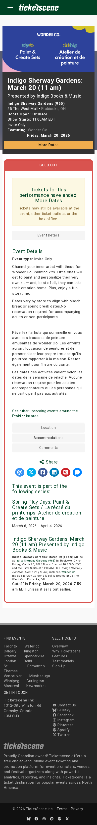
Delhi (28, 661)
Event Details (49, 235)
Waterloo (32, 646)
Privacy (77, 809)
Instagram (66, 720)
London (10, 661)
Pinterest (65, 725)
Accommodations (48, 438)
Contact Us (66, 705)
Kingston (31, 651)
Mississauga (39, 676)
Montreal (11, 686)
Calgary (10, 651)
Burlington (35, 681)
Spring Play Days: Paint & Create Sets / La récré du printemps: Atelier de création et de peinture (46, 510)
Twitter (63, 735)
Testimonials (63, 661)
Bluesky (64, 710)
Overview (60, 646)
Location (48, 428)
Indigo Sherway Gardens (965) (35, 560)
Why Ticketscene (66, 651)
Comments (48, 448)
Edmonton (36, 666)
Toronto (10, 646)
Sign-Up (59, 666)
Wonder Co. (68, 572)
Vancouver (13, 676)
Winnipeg (11, 681)
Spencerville (34, 656)
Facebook (65, 715)
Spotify (63, 730)
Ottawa (10, 656)
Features (59, 656)
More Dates (49, 145)
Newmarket (36, 686)
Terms (62, 809)
